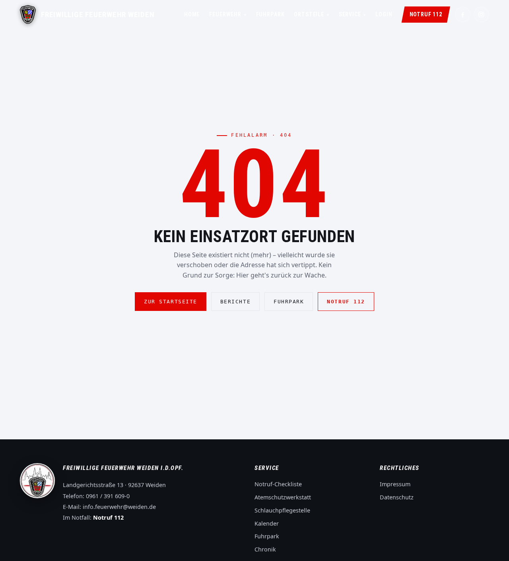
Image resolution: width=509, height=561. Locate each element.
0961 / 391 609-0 (108, 496)
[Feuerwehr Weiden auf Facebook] (462, 14)
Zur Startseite (170, 302)
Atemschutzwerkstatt (282, 497)
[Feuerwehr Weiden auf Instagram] (481, 14)
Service (352, 14)
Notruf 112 (426, 14)
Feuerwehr (227, 14)
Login (383, 14)
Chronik (265, 549)
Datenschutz (397, 497)
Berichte (235, 302)
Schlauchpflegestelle (282, 510)
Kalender (266, 523)
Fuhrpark (270, 14)
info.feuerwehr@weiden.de (119, 507)
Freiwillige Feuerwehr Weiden (98, 15)
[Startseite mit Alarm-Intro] (28, 14)
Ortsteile (311, 14)
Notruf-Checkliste (278, 484)
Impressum (395, 484)
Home (192, 14)
